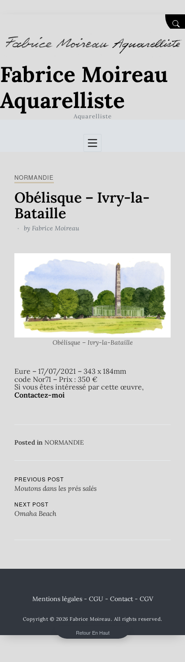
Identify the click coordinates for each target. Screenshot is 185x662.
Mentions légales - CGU (67, 599)
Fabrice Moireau (55, 228)
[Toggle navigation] (92, 143)
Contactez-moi (39, 394)
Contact (121, 599)
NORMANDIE (34, 177)
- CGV (144, 599)
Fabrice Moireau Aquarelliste (84, 87)
